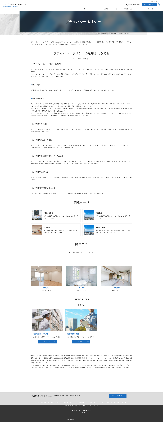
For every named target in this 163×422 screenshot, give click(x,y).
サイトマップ (94, 405)
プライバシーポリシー (87, 252)
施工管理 (76, 252)
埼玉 (70, 252)
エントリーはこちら (149, 4)
